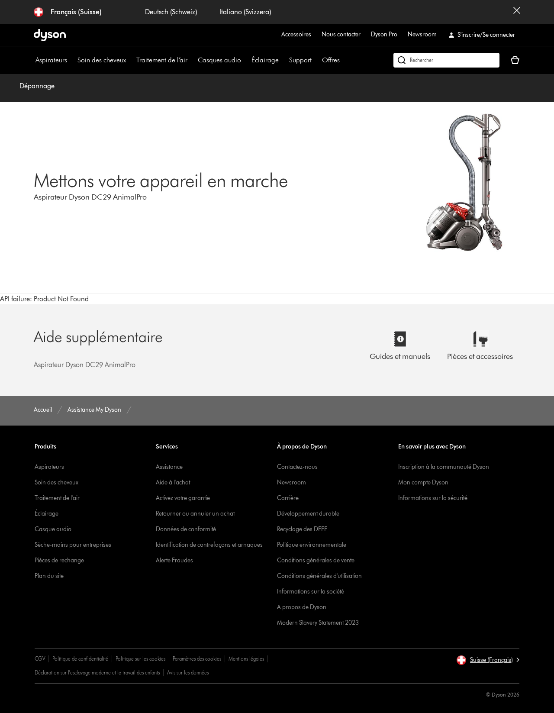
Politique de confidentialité (80, 658)
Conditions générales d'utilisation (319, 576)
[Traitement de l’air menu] (191, 60)
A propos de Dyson (301, 607)
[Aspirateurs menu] (71, 60)
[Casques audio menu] (245, 60)
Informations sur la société (310, 591)
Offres (331, 60)
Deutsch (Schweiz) (172, 12)
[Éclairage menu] (283, 60)
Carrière (288, 498)
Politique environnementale (311, 544)
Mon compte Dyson (423, 482)
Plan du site (49, 576)
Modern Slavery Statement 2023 (318, 622)
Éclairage (265, 60)
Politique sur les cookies (140, 658)
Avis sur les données (188, 672)
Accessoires (296, 34)
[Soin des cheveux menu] (130, 60)
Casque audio (53, 529)
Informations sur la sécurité (432, 498)
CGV (40, 658)
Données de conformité (186, 529)
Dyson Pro (384, 34)
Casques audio (219, 60)
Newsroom (422, 34)
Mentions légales (246, 658)
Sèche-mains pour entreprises (73, 544)
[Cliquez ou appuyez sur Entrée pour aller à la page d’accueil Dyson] (50, 35)
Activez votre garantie (183, 498)
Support (300, 60)
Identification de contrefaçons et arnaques (209, 544)
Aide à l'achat (173, 482)
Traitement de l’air (161, 60)
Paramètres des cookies (197, 658)
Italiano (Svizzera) (245, 12)
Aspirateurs (51, 60)
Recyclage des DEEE (302, 529)
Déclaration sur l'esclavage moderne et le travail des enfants (97, 672)
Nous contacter (341, 34)
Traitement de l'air (57, 498)
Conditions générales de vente (315, 560)
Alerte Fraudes (174, 560)
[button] (487, 660)
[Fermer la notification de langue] (516, 12)
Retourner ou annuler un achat (195, 513)
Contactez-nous (297, 467)
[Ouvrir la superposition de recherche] (446, 60)
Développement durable (308, 513)
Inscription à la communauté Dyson (443, 467)
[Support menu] (316, 60)
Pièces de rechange (59, 560)
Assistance (169, 467)
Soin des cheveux (101, 60)
